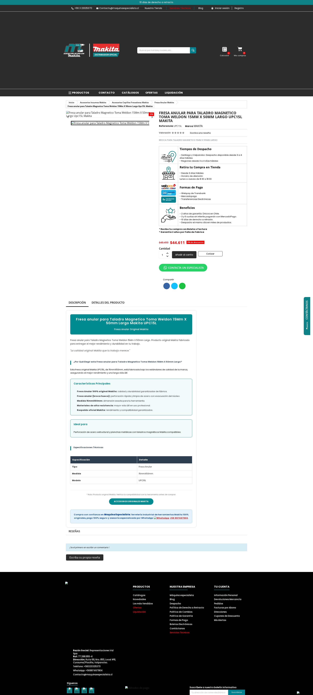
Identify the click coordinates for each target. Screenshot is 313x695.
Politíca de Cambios (181, 611)
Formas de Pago (179, 620)
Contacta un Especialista (186, 268)
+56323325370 (92, 666)
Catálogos (139, 595)
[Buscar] (193, 50)
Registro (239, 8)
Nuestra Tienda (153, 8)
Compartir (166, 286)
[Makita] (91, 50)
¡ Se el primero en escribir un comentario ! (89, 547)
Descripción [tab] (77, 302)
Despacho (175, 603)
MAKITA (198, 126)
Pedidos (218, 603)
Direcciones (220, 611)
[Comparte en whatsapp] (182, 286)
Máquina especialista (182, 595)
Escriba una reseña (200, 132)
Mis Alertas (220, 620)
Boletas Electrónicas (181, 624)
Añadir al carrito (184, 254)
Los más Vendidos (143, 603)
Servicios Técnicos (180, 8)
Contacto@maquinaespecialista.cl (92, 674)
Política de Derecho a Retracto (187, 607)
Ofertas (137, 607)
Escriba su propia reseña (84, 557)
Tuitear (174, 286)
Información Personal (226, 595)
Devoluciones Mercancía (227, 599)
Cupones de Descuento (227, 616)
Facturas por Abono (225, 607)
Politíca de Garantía (181, 616)
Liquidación (139, 611)
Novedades (139, 599)
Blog (200, 8)
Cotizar (210, 253)
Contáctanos (177, 628)
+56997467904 (94, 670)
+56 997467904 (179, 518)
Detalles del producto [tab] (108, 302)
